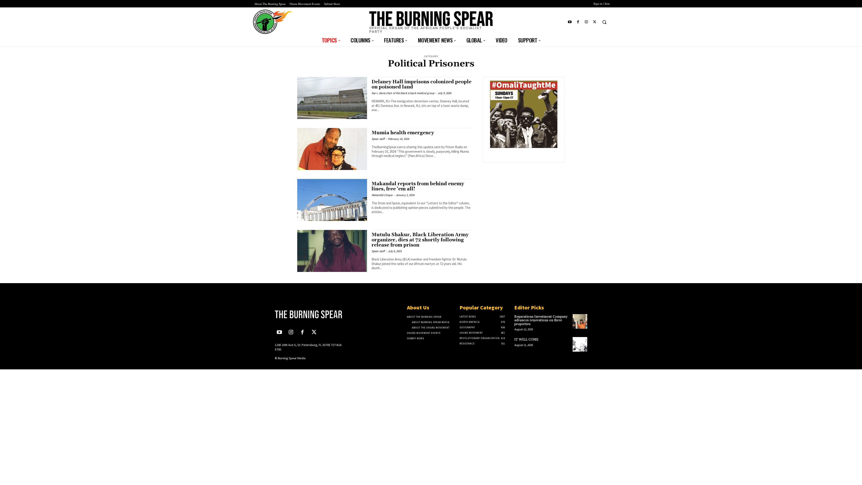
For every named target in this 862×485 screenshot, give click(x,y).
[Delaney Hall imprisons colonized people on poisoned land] (332, 98)
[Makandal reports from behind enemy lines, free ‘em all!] (332, 200)
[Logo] (311, 314)
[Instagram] (586, 22)
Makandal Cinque (382, 195)
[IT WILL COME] (580, 344)
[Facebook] (578, 22)
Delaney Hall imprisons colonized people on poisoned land (421, 84)
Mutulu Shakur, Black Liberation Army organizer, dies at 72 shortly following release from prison (420, 240)
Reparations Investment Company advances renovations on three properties (540, 320)
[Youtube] (570, 22)
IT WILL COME (526, 339)
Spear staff (378, 139)
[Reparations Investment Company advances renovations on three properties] (580, 321)
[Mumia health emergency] (332, 149)
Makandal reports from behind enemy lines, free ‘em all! (418, 186)
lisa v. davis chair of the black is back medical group (403, 93)
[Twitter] (595, 22)
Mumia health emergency (403, 133)
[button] (604, 22)
